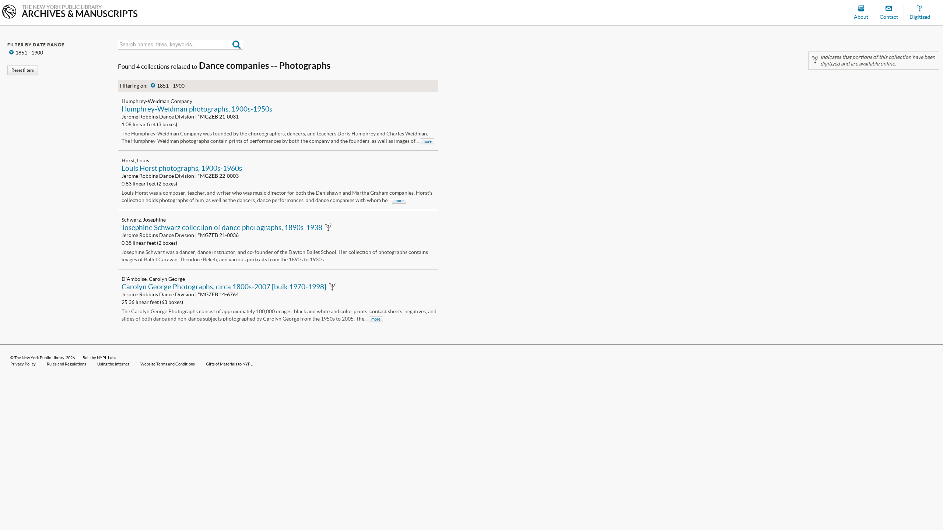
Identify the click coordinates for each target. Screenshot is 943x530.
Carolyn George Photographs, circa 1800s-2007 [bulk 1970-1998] (224, 287)
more (427, 141)
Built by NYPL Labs (99, 358)
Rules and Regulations (66, 364)
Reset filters (22, 70)
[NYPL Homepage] (9, 12)
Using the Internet (113, 364)
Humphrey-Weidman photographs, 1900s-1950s (197, 109)
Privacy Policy (23, 364)
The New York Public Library (39, 358)
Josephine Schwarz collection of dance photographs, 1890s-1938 (222, 227)
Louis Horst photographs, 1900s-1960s (182, 168)
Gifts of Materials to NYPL (229, 364)
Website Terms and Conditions (167, 364)
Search (236, 44)
